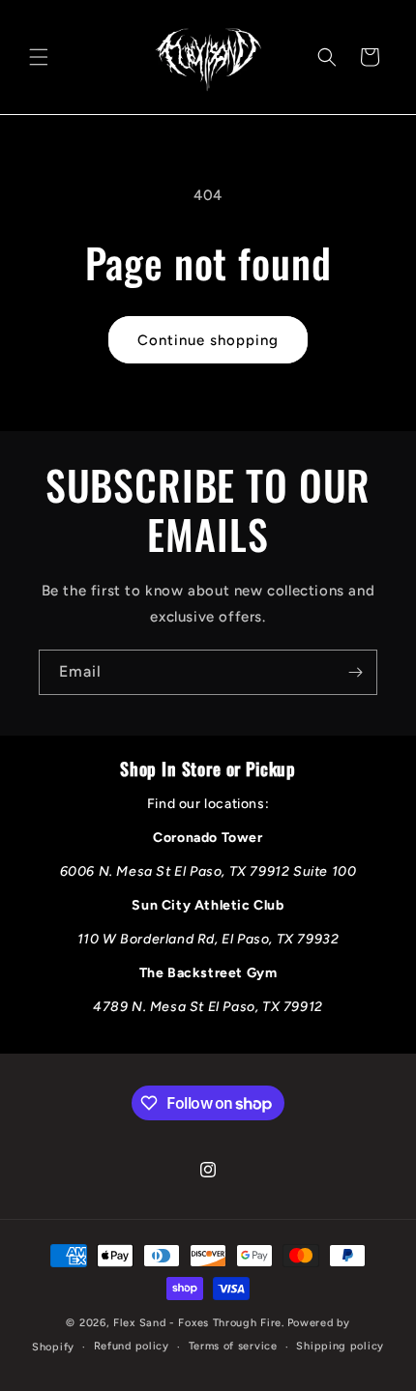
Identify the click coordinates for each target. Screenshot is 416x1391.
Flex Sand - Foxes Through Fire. (198, 1323)
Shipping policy (340, 1346)
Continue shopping (208, 340)
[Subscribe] (355, 672)
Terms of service (233, 1346)
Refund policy (131, 1346)
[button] (38, 57)
